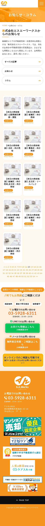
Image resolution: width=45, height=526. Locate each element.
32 (7, 273)
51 (25, 276)
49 (19, 276)
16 (40, 267)
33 (9, 273)
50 (22, 276)
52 (28, 276)
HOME (4, 25)
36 (18, 273)
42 (35, 273)
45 (8, 276)
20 (12, 270)
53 (31, 276)
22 (18, 270)
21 (15, 270)
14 (35, 267)
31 (4, 273)
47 (14, 276)
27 (33, 270)
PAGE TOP (24, 500)
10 (23, 267)
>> (37, 276)
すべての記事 (11, 62)
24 (24, 270)
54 (34, 276)
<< (5, 267)
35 (15, 273)
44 (41, 273)
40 (30, 273)
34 (12, 273)
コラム (8, 80)
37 (21, 273)
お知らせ (9, 71)
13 (32, 267)
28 (35, 270)
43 (38, 273)
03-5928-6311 (22, 313)
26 (30, 270)
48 (17, 276)
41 (33, 273)
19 (9, 270)
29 (38, 270)
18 (7, 270)
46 (11, 276)
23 (21, 270)
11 (26, 267)
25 (27, 270)
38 (24, 273)
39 (27, 273)
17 (4, 270)
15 (37, 267)
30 (41, 270)
